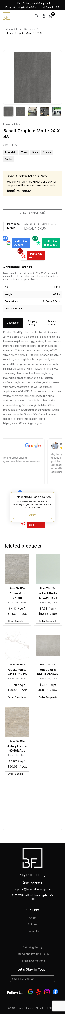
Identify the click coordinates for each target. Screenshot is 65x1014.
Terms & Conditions (32, 960)
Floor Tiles (14, 602)
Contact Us (33, 931)
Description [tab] (13, 322)
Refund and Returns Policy (32, 953)
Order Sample (15, 621)
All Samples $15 (51, 7)
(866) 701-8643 (32, 882)
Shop (32, 917)
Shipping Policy (32, 947)
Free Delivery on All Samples (32, 3)
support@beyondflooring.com (33, 889)
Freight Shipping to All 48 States (22, 7)
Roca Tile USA (17, 588)
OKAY (32, 515)
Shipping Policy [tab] (32, 323)
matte (8, 159)
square (47, 152)
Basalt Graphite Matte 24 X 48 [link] (25, 33)
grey (35, 152)
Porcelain (30, 29)
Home (9, 29)
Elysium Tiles (11, 124)
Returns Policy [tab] (52, 323)
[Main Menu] (58, 15)
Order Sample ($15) (32, 212)
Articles (32, 924)
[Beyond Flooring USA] (7, 15)
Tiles (18, 29)
